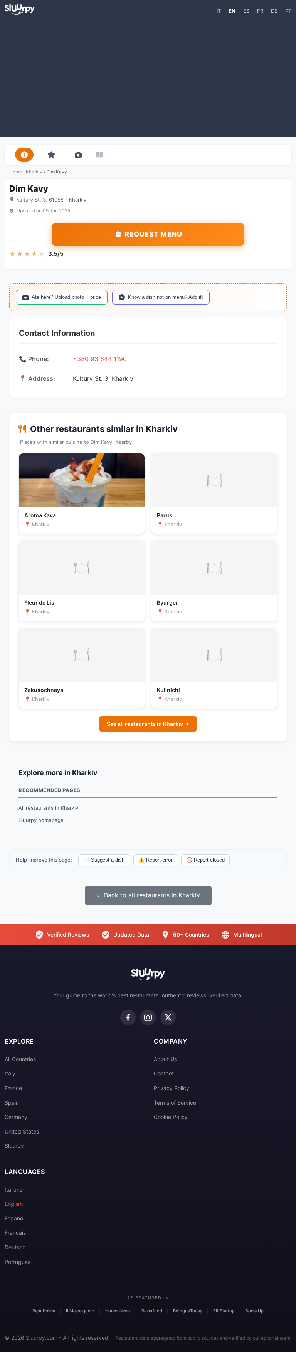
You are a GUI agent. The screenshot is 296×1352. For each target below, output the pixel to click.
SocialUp (255, 1311)
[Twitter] (168, 1017)
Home (15, 172)
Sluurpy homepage (41, 820)
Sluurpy (14, 1145)
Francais (15, 1232)
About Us (165, 1059)
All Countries (20, 1059)
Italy (10, 1073)
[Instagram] (148, 1017)
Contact (164, 1073)
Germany (16, 1117)
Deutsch (15, 1247)
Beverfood (151, 1311)
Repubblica (43, 1311)
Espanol (14, 1218)
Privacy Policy (171, 1088)
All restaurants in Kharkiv (48, 808)
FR (260, 11)
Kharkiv (34, 172)
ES (246, 11)
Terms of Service (175, 1102)
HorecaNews (118, 1311)
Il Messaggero (80, 1311)
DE (274, 11)
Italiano (14, 1189)
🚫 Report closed (205, 860)
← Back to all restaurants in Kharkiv (148, 895)
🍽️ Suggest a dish (103, 860)
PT (288, 11)
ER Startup (224, 1311)
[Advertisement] (148, 75)
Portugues (17, 1262)
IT (219, 11)
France (13, 1088)
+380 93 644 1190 (100, 359)
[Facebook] (128, 1017)
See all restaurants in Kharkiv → (148, 723)
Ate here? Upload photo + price (66, 297)
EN (232, 11)
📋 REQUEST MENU (148, 234)
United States (22, 1131)
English (14, 1203)
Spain (12, 1102)
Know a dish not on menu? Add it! (165, 297)
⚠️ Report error (155, 860)
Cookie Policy (171, 1117)
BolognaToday (187, 1311)
